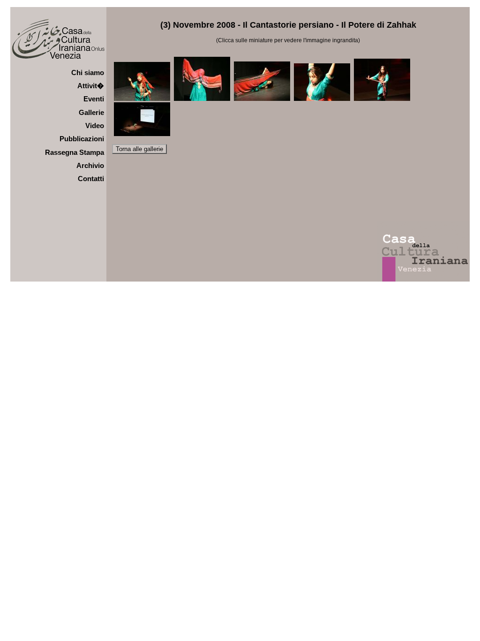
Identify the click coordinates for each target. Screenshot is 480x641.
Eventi (93, 99)
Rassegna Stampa (74, 152)
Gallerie (91, 112)
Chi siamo (87, 72)
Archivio (90, 165)
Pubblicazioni (82, 139)
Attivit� (90, 86)
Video (94, 126)
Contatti (91, 179)
